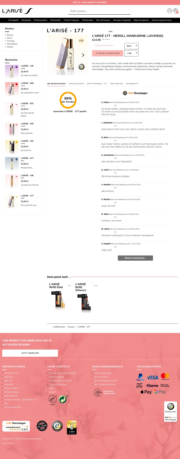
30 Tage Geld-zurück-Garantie (62, 373)
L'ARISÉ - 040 (27, 83)
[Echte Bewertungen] (16, 426)
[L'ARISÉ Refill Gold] (60, 297)
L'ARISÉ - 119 (27, 66)
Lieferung (8, 377)
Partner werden (11, 388)
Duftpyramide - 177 (97, 84)
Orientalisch (12, 44)
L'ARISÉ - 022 (27, 103)
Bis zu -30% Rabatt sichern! (90, 2)
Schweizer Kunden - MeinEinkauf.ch (20, 399)
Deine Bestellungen (103, 373)
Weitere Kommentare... (135, 258)
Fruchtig (10, 41)
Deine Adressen (101, 377)
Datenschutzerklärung (31, 438)
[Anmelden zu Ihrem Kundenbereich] (169, 11)
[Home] (17, 11)
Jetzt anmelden (30, 353)
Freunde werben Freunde (60, 380)
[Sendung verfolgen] (103, 391)
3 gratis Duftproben (58, 384)
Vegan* (52, 388)
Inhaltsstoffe (76, 84)
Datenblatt (132, 84)
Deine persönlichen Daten (105, 380)
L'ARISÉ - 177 (27, 196)
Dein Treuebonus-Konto (104, 384)
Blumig (10, 35)
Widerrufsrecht (11, 396)
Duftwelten (116, 84)
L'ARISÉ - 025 (27, 124)
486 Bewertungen (56, 84)
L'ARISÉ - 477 (27, 158)
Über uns (8, 380)
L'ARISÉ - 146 (27, 175)
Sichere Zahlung (11, 392)
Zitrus (9, 38)
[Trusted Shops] (57, 426)
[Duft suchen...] (128, 11)
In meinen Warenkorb (108, 53)
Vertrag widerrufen (12, 407)
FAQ (6, 403)
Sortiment (8, 384)
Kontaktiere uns (11, 373)
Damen (9, 28)
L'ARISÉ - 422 (27, 141)
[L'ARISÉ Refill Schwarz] (86, 298)
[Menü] (175, 403)
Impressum (7, 438)
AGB (17, 438)
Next (83, 55)
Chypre (10, 47)
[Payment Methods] (155, 384)
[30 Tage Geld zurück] (42, 426)
